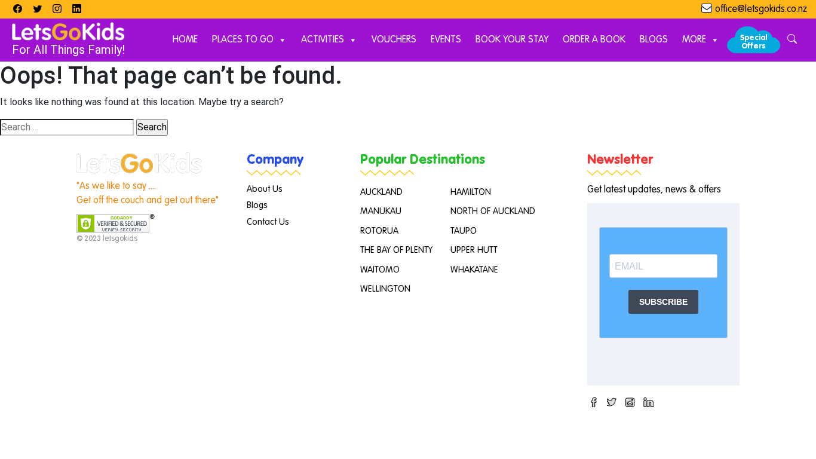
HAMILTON (470, 192)
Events (446, 40)
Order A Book (594, 40)
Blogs (654, 40)
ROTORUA (379, 231)
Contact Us (268, 222)
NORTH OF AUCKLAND (492, 211)
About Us (265, 189)
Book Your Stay (512, 40)
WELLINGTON (385, 288)
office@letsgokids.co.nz (761, 9)
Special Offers (753, 42)
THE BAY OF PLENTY (396, 250)
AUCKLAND (381, 192)
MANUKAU (380, 211)
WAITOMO (380, 269)
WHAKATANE (474, 269)
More (694, 40)
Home (185, 40)
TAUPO (463, 231)
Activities (322, 40)
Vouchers (394, 40)
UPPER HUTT (474, 250)
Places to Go (243, 40)
